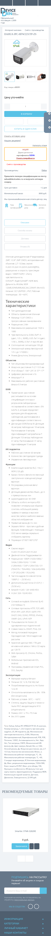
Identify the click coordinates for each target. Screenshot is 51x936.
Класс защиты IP (11, 766)
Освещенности (20, 777)
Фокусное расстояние (30, 749)
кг (37, 746)
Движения (8, 777)
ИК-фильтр (30, 769)
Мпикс (37, 751)
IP (25, 760)
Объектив (34, 734)
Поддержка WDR (39, 772)
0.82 (40, 746)
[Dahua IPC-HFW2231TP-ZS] (25, 53)
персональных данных (24, 899)
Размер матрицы (11, 729)
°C (37, 754)
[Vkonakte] (36, 906)
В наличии (41, 726)
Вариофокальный (29, 737)
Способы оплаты (25, 231)
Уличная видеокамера (36, 760)
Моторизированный (12, 737)
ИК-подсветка (20, 731)
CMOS (22, 743)
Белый (29, 746)
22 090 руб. (32, 777)
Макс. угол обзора (30, 766)
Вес (33, 746)
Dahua (11, 726)
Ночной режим (10, 749)
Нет (37, 740)
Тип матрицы (13, 743)
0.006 (27, 734)
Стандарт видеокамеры (14, 760)
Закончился (21, 846)
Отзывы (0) (25, 247)
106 (39, 766)
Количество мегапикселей (22, 751)
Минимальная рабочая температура (19, 754)
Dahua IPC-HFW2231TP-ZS (25, 726)
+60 (40, 757)
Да (28, 731)
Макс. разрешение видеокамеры (21, 763)
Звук (41, 740)
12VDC (15, 740)
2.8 (22, 729)
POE (39, 737)
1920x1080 (40, 763)
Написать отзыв (40, 145)
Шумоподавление (24, 772)
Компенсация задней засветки (17, 774)
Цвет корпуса (19, 746)
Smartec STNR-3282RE (25, 831)
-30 (40, 754)
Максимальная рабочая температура (20, 757)
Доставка (25, 239)
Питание (8, 740)
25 (13, 731)
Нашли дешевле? (12, 140)
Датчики (34, 774)
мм (41, 749)
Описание (25, 222)
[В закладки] (31, 846)
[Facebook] (30, 906)
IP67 (20, 766)
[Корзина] (46, 14)
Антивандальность (27, 740)
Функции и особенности (14, 769)
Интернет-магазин (13, 30)
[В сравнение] (36, 846)
